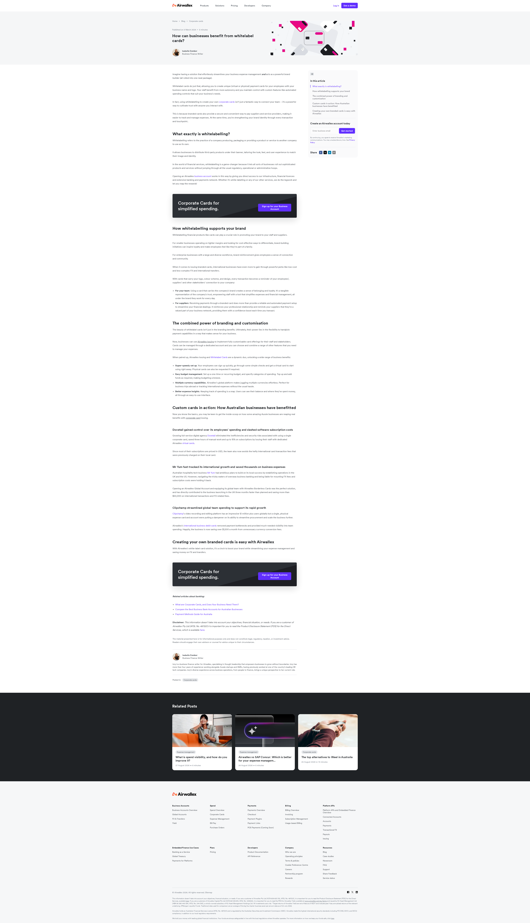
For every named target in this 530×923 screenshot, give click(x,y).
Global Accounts (179, 814)
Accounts (327, 821)
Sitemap (208, 892)
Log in (336, 5)
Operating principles (294, 856)
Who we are (290, 852)
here (187, 901)
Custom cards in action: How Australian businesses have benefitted (330, 104)
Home (174, 21)
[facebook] (320, 152)
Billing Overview (292, 810)
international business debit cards (200, 525)
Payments (327, 826)
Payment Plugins (255, 819)
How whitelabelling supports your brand (331, 91)
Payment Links (254, 823)
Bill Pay (213, 823)
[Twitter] (352, 892)
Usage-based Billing (293, 823)
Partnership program (294, 874)
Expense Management (219, 819)
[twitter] (325, 152)
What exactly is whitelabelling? (326, 86)
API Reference (254, 856)
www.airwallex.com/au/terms (316, 901)
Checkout (252, 814)
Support (326, 869)
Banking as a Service (181, 852)
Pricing (234, 5)
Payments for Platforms (182, 861)
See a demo (350, 5)
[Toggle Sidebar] (312, 74)
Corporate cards (196, 21)
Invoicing (289, 814)
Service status (329, 878)
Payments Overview (256, 810)
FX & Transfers (178, 819)
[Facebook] (348, 892)
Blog (183, 21)
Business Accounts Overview (184, 810)
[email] (334, 152)
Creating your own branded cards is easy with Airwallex (333, 112)
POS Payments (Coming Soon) (261, 827)
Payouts (326, 834)
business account (202, 176)
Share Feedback (330, 874)
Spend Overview (217, 810)
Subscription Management (296, 819)
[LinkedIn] (357, 892)
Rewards (289, 878)
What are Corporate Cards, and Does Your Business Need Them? (207, 604)
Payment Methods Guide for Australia (193, 614)
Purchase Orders (217, 827)
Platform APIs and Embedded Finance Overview (339, 811)
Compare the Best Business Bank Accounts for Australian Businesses (209, 609)
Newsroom (327, 861)
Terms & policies (292, 861)
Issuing (326, 838)
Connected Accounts (332, 817)
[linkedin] (329, 152)
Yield (174, 823)
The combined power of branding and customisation (330, 97)
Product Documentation (258, 852)
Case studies (328, 856)
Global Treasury (179, 856)
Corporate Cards (217, 814)
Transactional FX (330, 830)
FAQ (325, 865)
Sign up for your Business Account (274, 207)
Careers (288, 869)
